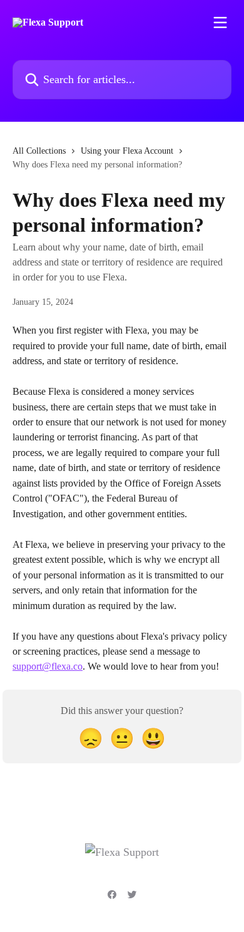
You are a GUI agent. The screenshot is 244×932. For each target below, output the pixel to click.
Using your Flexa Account (127, 151)
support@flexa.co (48, 666)
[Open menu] (220, 22)
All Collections (39, 151)
